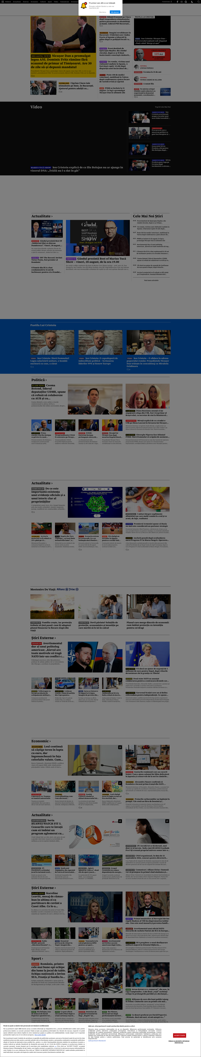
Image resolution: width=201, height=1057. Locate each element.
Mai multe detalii (40, 1035)
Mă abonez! (115, 12)
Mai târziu (102, 12)
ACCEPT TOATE (179, 1035)
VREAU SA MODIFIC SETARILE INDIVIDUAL (178, 1041)
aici (55, 1046)
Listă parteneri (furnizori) (97, 1040)
